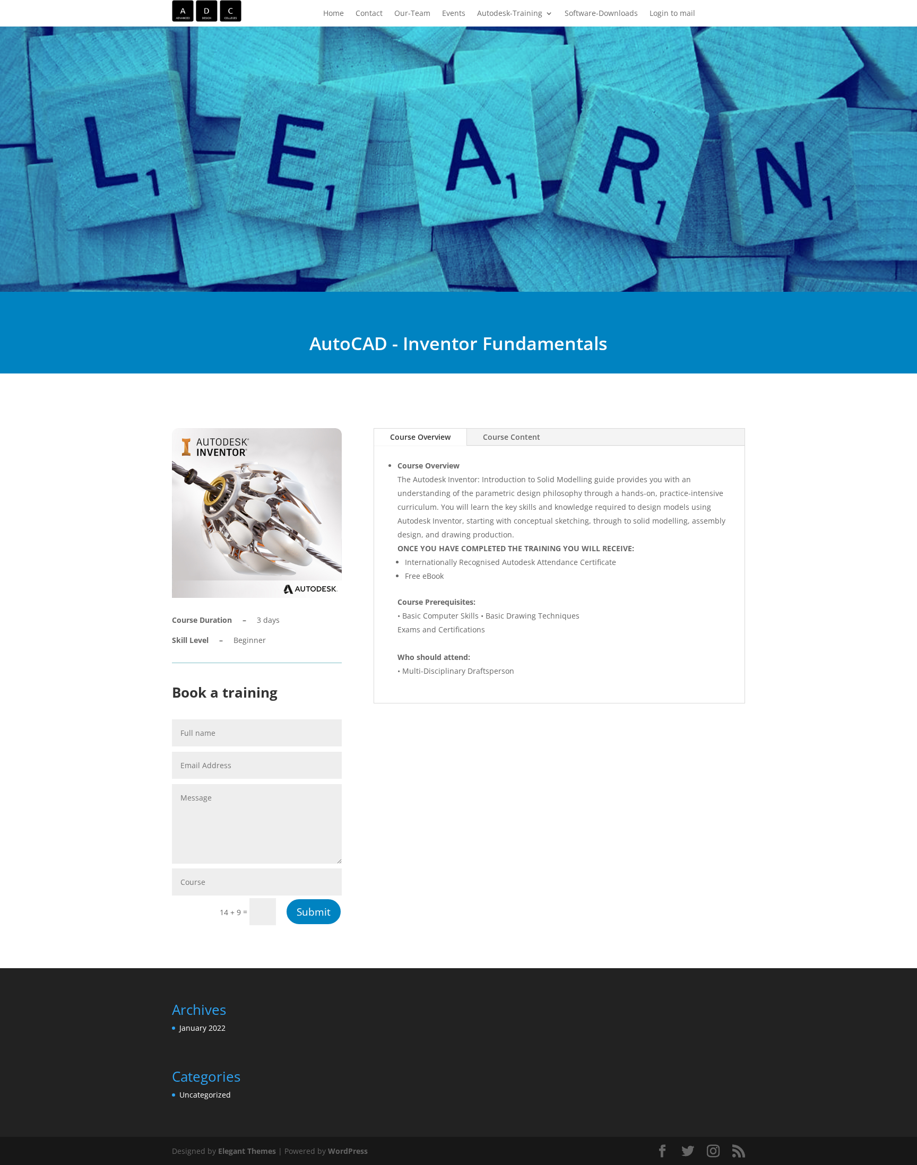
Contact (369, 14)
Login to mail (672, 14)
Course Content (511, 437)
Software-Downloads (601, 14)
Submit (314, 912)
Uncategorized (205, 1095)
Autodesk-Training (509, 14)
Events (453, 14)
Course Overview (420, 437)
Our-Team (412, 14)
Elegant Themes (247, 1151)
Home (333, 14)
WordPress (348, 1151)
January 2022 (202, 1028)
